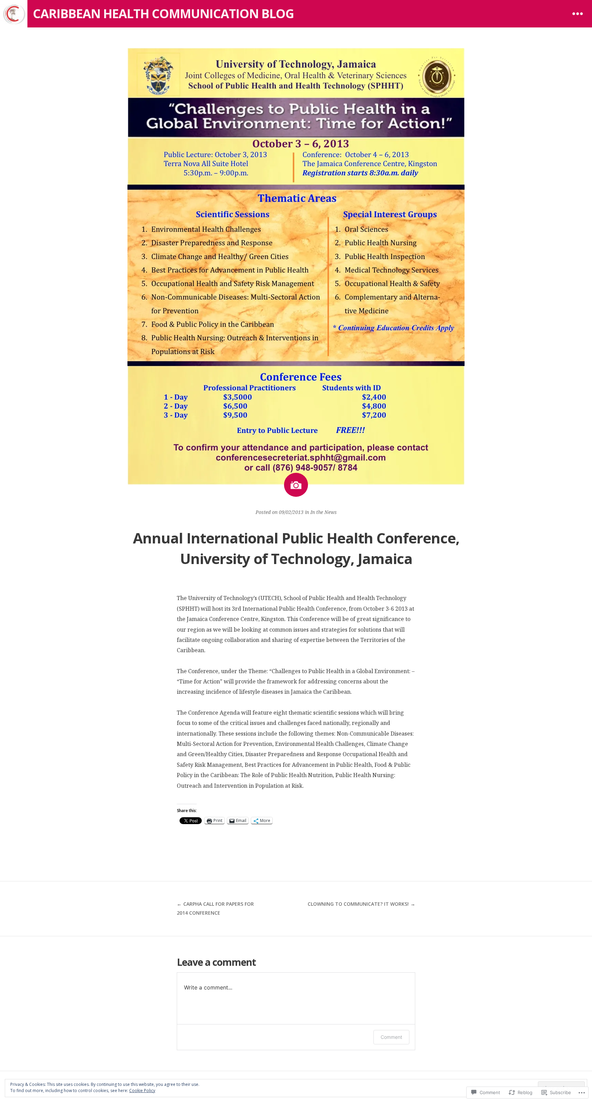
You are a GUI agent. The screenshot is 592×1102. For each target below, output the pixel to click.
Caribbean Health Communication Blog (163, 13)
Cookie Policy (142, 1090)
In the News (323, 512)
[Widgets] (577, 13)
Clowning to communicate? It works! (358, 904)
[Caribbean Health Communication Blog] (13, 13)
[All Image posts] (296, 485)
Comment (391, 1037)
